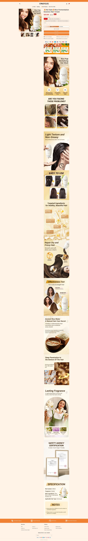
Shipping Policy (58, 526)
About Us (33, 526)
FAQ (21, 526)
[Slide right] (40, 35)
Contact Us (23, 528)
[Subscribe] (51, 535)
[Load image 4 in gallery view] (37, 35)
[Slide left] (20, 35)
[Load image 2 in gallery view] (28, 35)
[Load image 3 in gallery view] (32, 35)
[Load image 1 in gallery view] (23, 35)
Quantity (45, 22)
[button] (20, 3)
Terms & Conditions (59, 528)
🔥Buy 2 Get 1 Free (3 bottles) (54, 18)
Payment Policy (46, 528)
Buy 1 (46, 18)
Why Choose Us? (35, 528)
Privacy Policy (46, 526)
